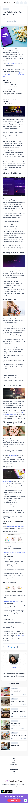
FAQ (14, 773)
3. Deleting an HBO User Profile (13, 253)
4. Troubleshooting (9, 299)
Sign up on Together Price (11, 601)
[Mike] (14, 659)
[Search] (21, 2)
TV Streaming (6, 9)
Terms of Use (14, 760)
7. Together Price (8, 467)
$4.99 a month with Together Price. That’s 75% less (13, 74)
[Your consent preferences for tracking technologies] (25, 800)
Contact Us (13, 775)
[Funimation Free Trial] (5, 691)
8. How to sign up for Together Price (13, 522)
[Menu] (25, 2)
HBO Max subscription (13, 63)
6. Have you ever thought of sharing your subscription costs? (14, 423)
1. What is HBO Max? (9, 104)
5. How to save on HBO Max (12, 386)
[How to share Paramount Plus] (5, 713)
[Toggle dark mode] (17, 2)
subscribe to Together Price (15, 526)
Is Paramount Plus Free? (17, 701)
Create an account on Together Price (14, 552)
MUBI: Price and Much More (18, 735)
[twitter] (11, 647)
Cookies (13, 762)
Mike (14, 667)
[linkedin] (14, 647)
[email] (17, 647)
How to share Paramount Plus (18, 712)
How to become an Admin (10, 531)
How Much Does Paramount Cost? (16, 724)
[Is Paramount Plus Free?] (5, 701)
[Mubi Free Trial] (5, 746)
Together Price (12, 455)
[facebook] (8, 647)
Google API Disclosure (14, 766)
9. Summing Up (8, 619)
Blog (14, 771)
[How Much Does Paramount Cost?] (5, 725)
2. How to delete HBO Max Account (12, 174)
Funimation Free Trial (16, 691)
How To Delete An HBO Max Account (12, 13)
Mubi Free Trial (15, 745)
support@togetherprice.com (15, 787)
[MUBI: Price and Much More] (5, 735)
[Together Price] (8, 2)
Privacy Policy (13, 764)
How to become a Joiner (9, 582)
